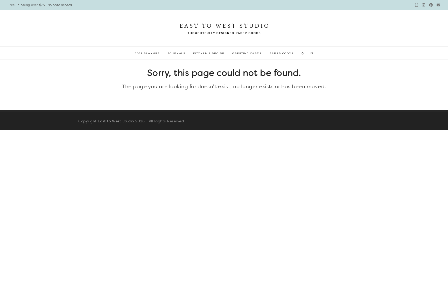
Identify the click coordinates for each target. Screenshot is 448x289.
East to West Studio (116, 121)
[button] (302, 53)
